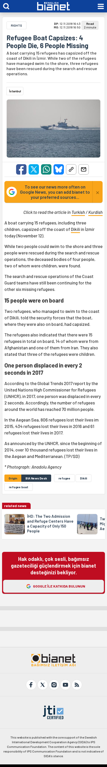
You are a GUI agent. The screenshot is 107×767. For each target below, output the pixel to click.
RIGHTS (16, 25)
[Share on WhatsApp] (46, 169)
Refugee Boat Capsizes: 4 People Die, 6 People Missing (47, 41)
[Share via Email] (83, 169)
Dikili (75, 229)
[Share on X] (34, 169)
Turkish (78, 212)
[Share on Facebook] (21, 169)
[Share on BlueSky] (59, 169)
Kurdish (95, 212)
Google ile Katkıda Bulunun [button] (59, 586)
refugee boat (18, 487)
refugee (64, 478)
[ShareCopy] (71, 169)
